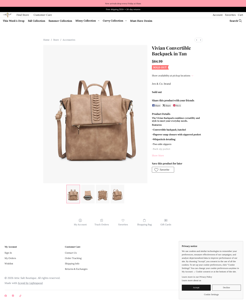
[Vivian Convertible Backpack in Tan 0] (73, 194)
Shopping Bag (144, 224)
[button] (163, 170)
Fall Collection (36, 20)
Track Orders (102, 224)
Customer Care (43, 14)
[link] (211, 293)
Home (46, 39)
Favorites (230, 14)
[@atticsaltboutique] (6, 296)
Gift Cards (165, 224)
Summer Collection (60, 20)
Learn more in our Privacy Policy (197, 277)
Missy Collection (85, 20)
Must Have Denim (141, 20)
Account (218, 14)
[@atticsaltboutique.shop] (13, 296)
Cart (240, 14)
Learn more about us (191, 280)
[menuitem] (197, 40)
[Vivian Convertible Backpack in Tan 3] (117, 194)
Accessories (69, 39)
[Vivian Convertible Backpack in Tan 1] (88, 194)
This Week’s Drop (13, 20)
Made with (24, 283)
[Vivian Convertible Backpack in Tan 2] (102, 194)
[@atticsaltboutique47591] (20, 296)
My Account (80, 224)
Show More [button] (158, 155)
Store (56, 39)
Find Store (23, 14)
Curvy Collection (113, 20)
